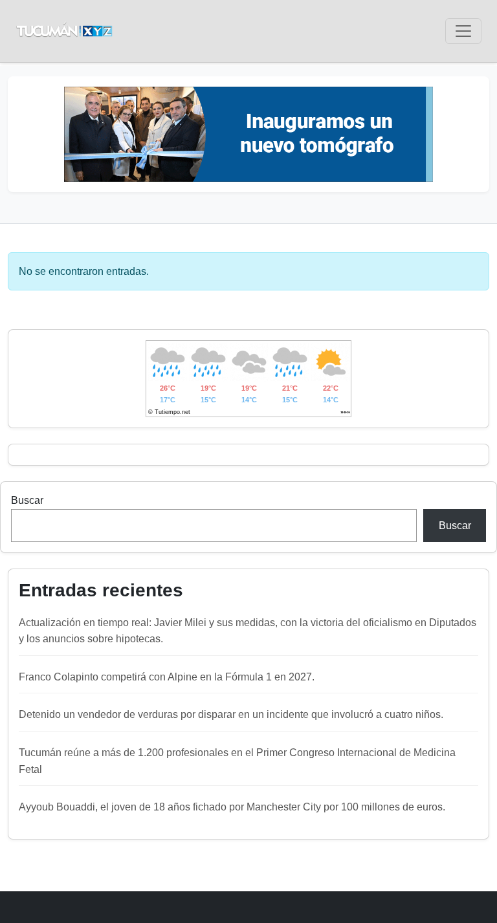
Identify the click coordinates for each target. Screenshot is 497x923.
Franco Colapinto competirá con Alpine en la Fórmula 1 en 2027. (167, 676)
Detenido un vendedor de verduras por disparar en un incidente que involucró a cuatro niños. (231, 714)
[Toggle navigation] (463, 31)
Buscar (27, 500)
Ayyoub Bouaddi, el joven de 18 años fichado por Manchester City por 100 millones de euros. (232, 806)
